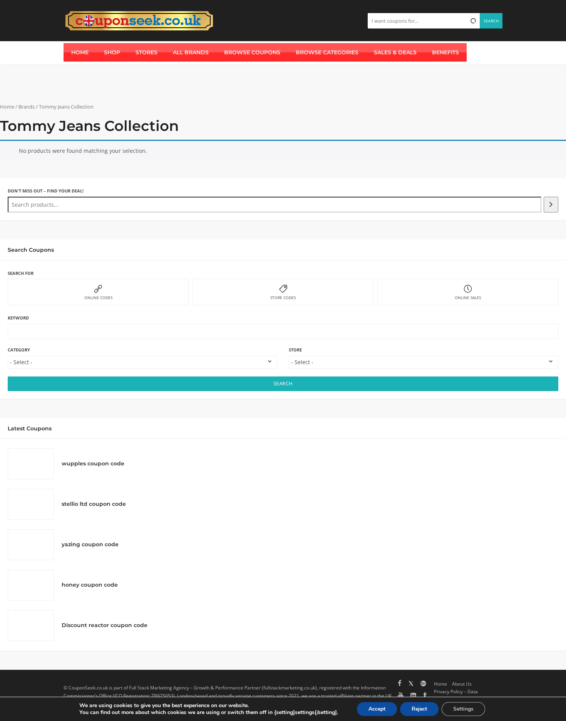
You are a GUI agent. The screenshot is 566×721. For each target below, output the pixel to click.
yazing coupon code (90, 544)
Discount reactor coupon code (104, 625)
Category (19, 350)
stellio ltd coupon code (94, 503)
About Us (462, 684)
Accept (376, 709)
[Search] (551, 204)
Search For (20, 273)
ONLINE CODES (98, 297)
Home (7, 106)
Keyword (18, 318)
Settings (463, 709)
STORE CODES (283, 297)
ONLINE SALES (468, 297)
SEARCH (283, 383)
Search (491, 20)
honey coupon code (90, 584)
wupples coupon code (93, 463)
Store (295, 350)
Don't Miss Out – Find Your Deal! (46, 191)
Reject (419, 709)
